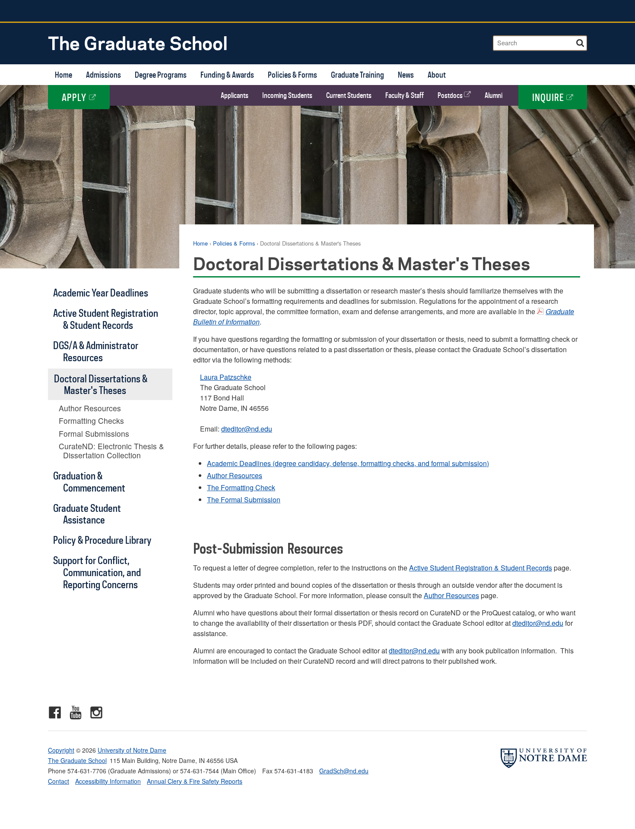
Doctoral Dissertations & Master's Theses (100, 384)
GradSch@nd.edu (343, 770)
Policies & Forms (292, 74)
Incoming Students (287, 95)
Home (63, 74)
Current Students (348, 95)
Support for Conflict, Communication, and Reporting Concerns (97, 572)
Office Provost (536, 11)
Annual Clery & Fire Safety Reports (194, 781)
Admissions (103, 74)
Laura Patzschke (225, 377)
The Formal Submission (243, 499)
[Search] (581, 42)
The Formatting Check (241, 487)
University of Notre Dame (132, 750)
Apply (75, 97)
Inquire (549, 97)
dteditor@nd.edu (246, 429)
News (406, 74)
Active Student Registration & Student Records (480, 568)
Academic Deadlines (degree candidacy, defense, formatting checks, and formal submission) (348, 463)
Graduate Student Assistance (87, 513)
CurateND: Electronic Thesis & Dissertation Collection (111, 450)
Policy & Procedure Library (102, 539)
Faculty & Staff (404, 95)
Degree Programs (161, 74)
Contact (58, 781)
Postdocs (451, 95)
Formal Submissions (94, 433)
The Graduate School (138, 42)
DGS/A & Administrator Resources (95, 351)
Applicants (234, 95)
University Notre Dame (113, 11)
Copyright (61, 750)
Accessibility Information (108, 781)
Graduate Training (357, 74)
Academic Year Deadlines (100, 292)
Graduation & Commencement (89, 481)
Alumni (493, 95)
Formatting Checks (91, 420)
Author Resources (234, 475)
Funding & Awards (227, 74)
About (437, 74)
